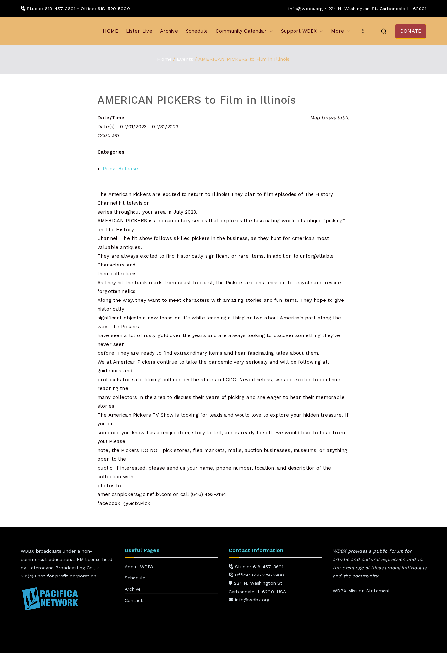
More (337, 31)
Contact (134, 600)
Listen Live (139, 31)
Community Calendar (241, 31)
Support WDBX (299, 31)
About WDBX (139, 566)
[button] (270, 31)
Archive (169, 31)
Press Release (120, 169)
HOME (110, 31)
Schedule (197, 31)
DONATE (410, 31)
